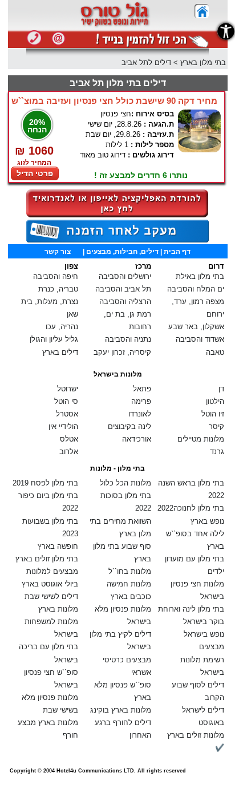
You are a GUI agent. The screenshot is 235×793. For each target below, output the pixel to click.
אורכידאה (136, 439)
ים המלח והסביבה (195, 289)
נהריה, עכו (62, 326)
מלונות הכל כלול (125, 483)
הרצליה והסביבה (125, 301)
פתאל (142, 389)
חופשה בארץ (58, 546)
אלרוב (68, 451)
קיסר (216, 426)
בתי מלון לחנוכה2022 (190, 508)
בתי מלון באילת (200, 276)
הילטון (215, 401)
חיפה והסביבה (55, 276)
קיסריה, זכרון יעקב (122, 352)
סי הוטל (66, 401)
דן (221, 389)
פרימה (141, 401)
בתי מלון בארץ (203, 62)
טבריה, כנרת (58, 289)
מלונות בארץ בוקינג (120, 710)
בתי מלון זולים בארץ (46, 559)
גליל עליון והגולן (54, 339)
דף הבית (177, 252)
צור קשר (57, 252)
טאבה (215, 352)
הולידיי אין (63, 426)
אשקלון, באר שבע (196, 326)
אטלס (69, 439)
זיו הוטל (212, 414)
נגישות (225, 31)
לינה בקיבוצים (129, 426)
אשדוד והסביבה (200, 339)
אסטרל (67, 414)
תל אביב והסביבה (123, 289)
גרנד (217, 451)
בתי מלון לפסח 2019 (45, 483)
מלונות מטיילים (200, 439)
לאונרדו (139, 414)
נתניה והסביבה (128, 339)
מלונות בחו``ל (129, 571)
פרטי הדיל (35, 173)
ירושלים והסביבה (125, 276)
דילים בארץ (60, 352)
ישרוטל (67, 389)
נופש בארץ (207, 521)
